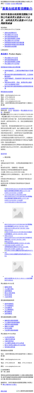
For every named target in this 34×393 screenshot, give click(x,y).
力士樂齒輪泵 (9, 309)
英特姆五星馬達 (10, 347)
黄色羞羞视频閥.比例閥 (12, 38)
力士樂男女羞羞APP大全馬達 (14, 343)
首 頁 (10, 110)
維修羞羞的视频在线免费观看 (14, 44)
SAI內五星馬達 (10, 337)
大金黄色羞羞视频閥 (11, 330)
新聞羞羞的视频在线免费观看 (14, 42)
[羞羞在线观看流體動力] (16, 8)
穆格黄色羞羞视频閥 (11, 320)
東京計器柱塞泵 (10, 293)
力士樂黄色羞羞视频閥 (12, 322)
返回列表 (4, 154)
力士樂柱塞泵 (9, 289)
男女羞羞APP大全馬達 (12, 40)
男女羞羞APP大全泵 (11, 34)
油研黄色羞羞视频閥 (11, 324)
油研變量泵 (8, 291)
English (13, 3)
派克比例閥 (8, 328)
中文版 (7, 3)
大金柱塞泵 (8, 297)
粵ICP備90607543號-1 (10, 384)
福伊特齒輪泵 (9, 304)
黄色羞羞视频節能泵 (11, 36)
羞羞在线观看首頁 (11, 32)
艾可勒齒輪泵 (9, 305)
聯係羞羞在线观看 (11, 46)
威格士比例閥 (9, 326)
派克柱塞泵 (8, 295)
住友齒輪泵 (8, 307)
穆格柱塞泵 (8, 287)
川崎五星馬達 (9, 341)
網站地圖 (19, 3)
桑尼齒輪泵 (8, 311)
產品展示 (4, 54)
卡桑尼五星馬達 (10, 339)
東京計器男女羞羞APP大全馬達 (15, 345)
